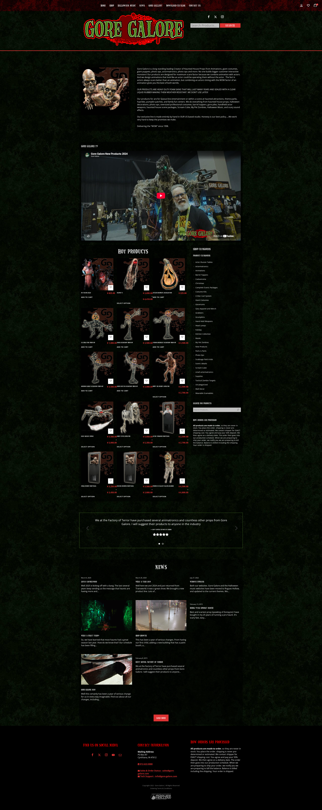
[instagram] (222, 18)
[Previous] (86, 528)
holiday (198, 330)
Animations (200, 270)
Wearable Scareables (204, 393)
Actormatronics (201, 266)
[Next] (235, 528)
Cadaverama (200, 279)
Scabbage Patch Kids (204, 359)
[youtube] (113, 756)
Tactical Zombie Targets (205, 380)
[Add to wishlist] (110, 287)
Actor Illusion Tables (204, 262)
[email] (120, 756)
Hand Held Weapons (204, 321)
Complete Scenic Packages (206, 287)
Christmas (199, 283)
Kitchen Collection (203, 334)
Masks (198, 338)
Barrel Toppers (201, 275)
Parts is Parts (200, 351)
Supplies (199, 376)
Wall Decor (200, 389)
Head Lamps (200, 325)
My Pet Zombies (202, 342)
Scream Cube (201, 368)
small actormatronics (204, 372)
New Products (201, 346)
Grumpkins (200, 317)
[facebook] (208, 18)
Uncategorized (201, 384)
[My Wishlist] (308, 5)
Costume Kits (201, 291)
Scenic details (201, 363)
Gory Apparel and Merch (205, 308)
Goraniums (200, 304)
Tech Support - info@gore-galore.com (158, 776)
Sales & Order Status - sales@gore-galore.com (156, 772)
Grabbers (199, 313)
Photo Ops (199, 355)
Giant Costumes (202, 300)
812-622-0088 (146, 764)
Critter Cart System (203, 296)
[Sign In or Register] (301, 5)
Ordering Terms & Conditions (161, 788)
